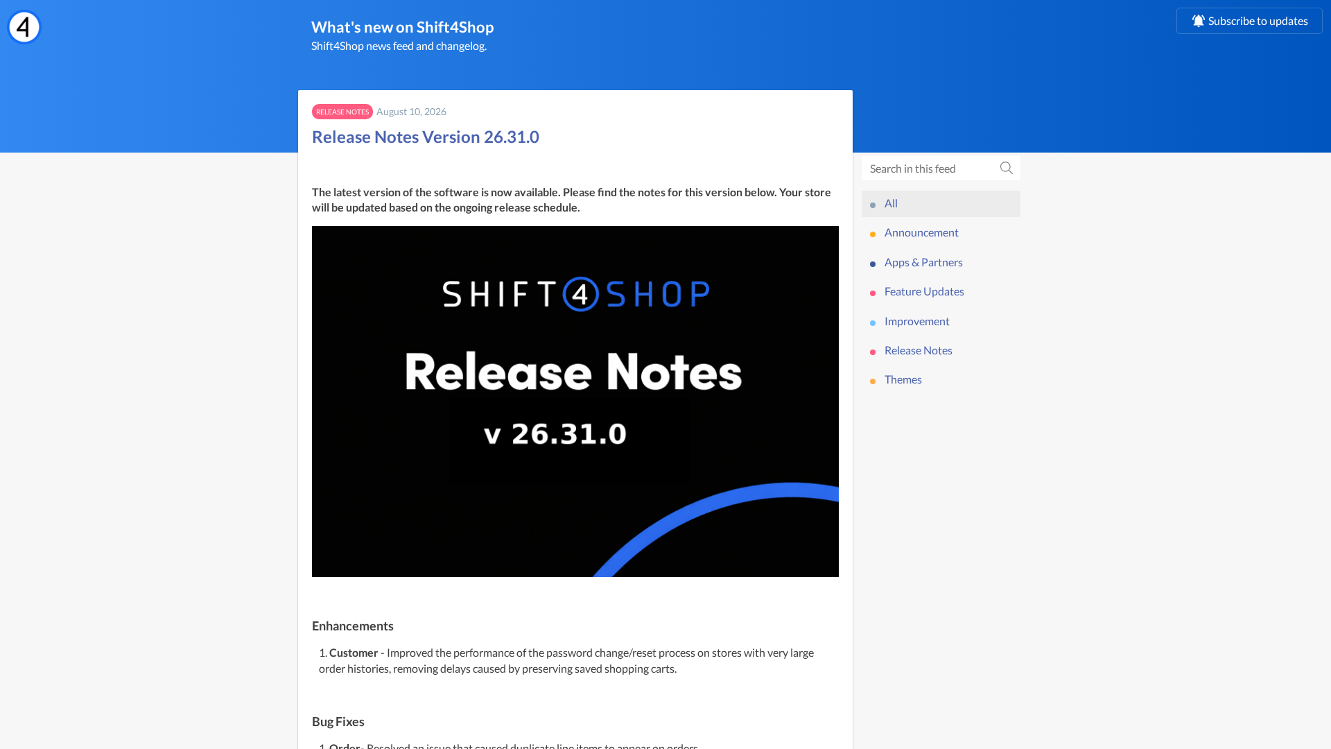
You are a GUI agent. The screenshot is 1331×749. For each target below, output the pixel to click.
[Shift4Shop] (24, 27)
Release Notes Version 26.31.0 (425, 136)
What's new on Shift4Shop (402, 26)
